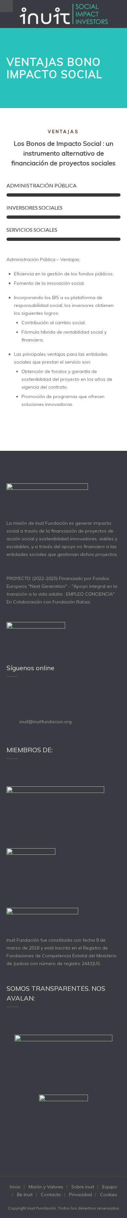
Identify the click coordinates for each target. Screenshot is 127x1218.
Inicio (15, 1187)
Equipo (109, 1187)
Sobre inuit (82, 1187)
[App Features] (9, 419)
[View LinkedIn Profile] (18, 695)
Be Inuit (25, 1194)
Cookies (108, 1194)
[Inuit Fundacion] (63, 14)
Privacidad (80, 1194)
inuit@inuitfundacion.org (46, 722)
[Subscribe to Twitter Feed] (10, 695)
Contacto (51, 1194)
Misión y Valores (46, 1187)
